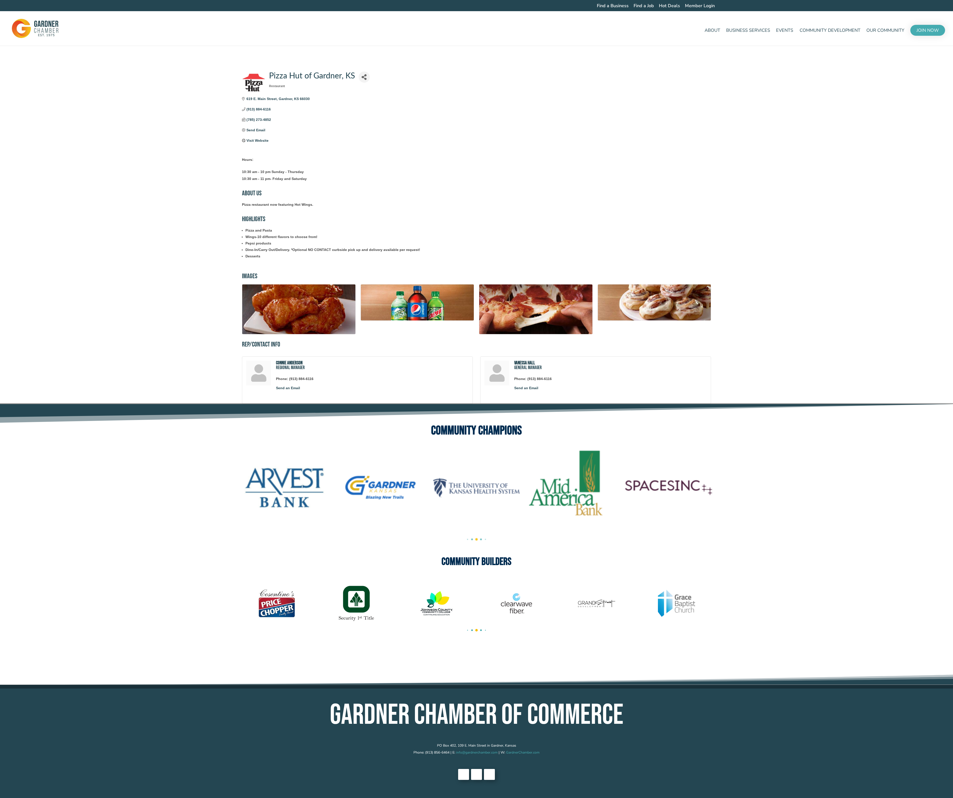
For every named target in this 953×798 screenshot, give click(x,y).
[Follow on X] (476, 774)
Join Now (928, 30)
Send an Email (288, 388)
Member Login (700, 6)
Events (784, 31)
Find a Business (613, 6)
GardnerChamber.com (523, 752)
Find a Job (644, 6)
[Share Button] (364, 77)
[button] (467, 539)
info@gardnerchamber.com (477, 752)
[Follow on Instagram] (489, 774)
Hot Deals (669, 6)
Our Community (885, 31)
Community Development (830, 31)
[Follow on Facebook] (463, 774)
